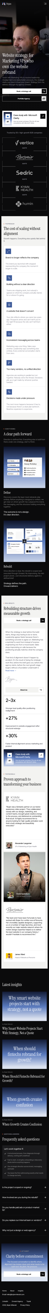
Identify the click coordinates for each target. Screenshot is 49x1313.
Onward (7, 586)
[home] (6, 3)
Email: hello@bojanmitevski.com (13, 1294)
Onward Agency (17, 1301)
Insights (20, 1291)
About (12, 1291)
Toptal (29, 1301)
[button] (45, 3)
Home (4, 1291)
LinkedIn (5, 1301)
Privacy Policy (25, 1305)
